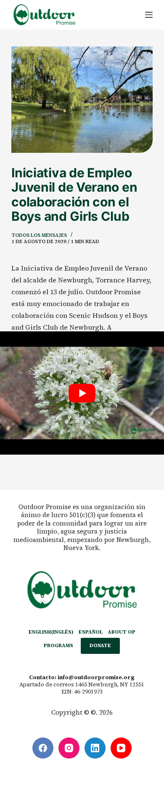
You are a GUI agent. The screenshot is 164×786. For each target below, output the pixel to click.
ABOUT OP (121, 632)
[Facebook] (42, 748)
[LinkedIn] (95, 748)
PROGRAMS (58, 645)
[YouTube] (121, 748)
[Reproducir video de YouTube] (82, 393)
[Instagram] (68, 748)
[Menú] (149, 15)
